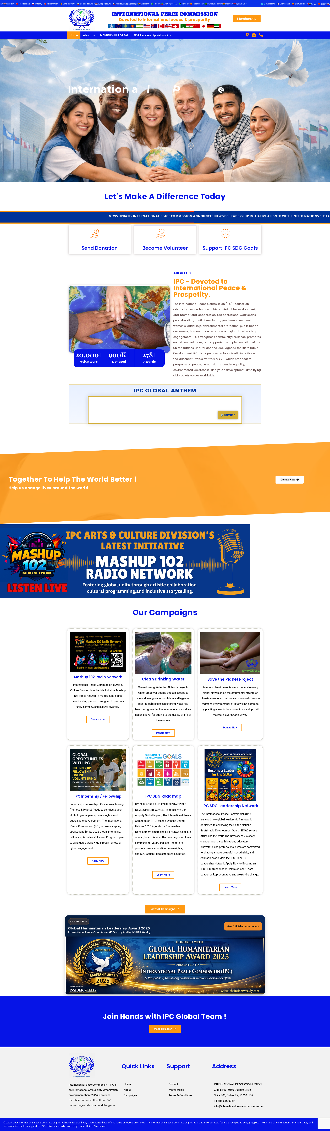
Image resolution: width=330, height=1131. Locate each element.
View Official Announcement (243, 926)
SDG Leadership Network (151, 35)
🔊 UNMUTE (228, 415)
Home (74, 35)
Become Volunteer (165, 248)
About (87, 35)
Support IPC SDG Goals (230, 248)
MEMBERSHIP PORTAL (114, 35)
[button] (88, 35)
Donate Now (165, 115)
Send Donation (100, 248)
